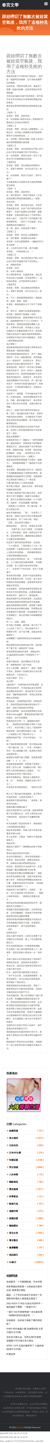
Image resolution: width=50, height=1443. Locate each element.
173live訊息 (8, 1392)
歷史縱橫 (26, 1189)
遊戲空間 (26, 1211)
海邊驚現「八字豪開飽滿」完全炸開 (24, 1281)
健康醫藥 (26, 1247)
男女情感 (26, 1167)
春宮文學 (20, 1427)
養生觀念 (26, 1240)
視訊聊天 (26, 1255)
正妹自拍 (26, 1145)
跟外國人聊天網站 (23, 1388)
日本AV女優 (26, 1152)
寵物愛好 (26, 1225)
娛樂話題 (26, 1218)
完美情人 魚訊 (38, 1412)
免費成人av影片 (40, 1388)
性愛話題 (26, 1160)
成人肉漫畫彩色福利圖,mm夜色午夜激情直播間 (25, 1394)
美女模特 (26, 1138)
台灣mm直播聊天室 (19, 1404)
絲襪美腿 (26, 1130)
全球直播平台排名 (35, 1392)
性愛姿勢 (10, 1354)
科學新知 (26, 1196)
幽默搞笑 (26, 1182)
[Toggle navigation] (46, 4)
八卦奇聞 (26, 1174)
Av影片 (26, 1262)
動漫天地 (26, 1203)
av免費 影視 (21, 1392)
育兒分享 (26, 1233)
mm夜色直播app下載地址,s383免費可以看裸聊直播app (24, 1410)
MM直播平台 (31, 1415)
